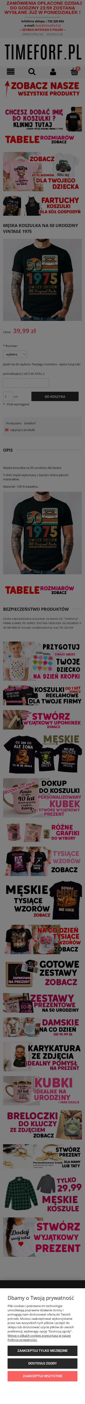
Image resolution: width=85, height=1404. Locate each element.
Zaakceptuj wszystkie (42, 1376)
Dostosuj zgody (42, 1363)
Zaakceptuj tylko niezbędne (42, 1350)
